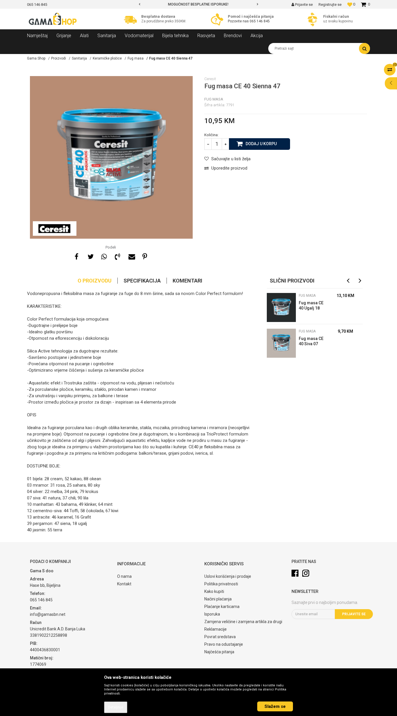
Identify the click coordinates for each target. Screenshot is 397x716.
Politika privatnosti (221, 584)
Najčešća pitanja (219, 652)
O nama (124, 576)
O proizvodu (95, 281)
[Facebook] (76, 255)
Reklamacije (215, 629)
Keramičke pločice (107, 58)
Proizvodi (58, 58)
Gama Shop (36, 58)
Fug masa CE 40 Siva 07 (311, 341)
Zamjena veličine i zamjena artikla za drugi (243, 621)
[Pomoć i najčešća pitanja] (218, 19)
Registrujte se (330, 4)
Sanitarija (79, 58)
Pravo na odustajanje (223, 644)
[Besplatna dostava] (132, 19)
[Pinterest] (144, 255)
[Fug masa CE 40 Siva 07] (281, 343)
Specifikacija (142, 281)
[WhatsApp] (103, 255)
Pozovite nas (238, 21)
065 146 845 (260, 21)
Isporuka (212, 614)
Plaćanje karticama (221, 606)
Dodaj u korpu (261, 143)
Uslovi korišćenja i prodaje (227, 576)
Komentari (187, 281)
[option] (198, 4)
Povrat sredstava (220, 636)
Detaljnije (115, 707)
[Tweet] (90, 255)
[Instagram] (305, 573)
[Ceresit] (54, 228)
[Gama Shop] (53, 19)
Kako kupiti (214, 591)
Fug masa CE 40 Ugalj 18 (311, 305)
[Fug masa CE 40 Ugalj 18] (281, 307)
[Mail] (131, 255)
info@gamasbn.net (47, 614)
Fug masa (136, 58)
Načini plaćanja (218, 599)
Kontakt (124, 584)
